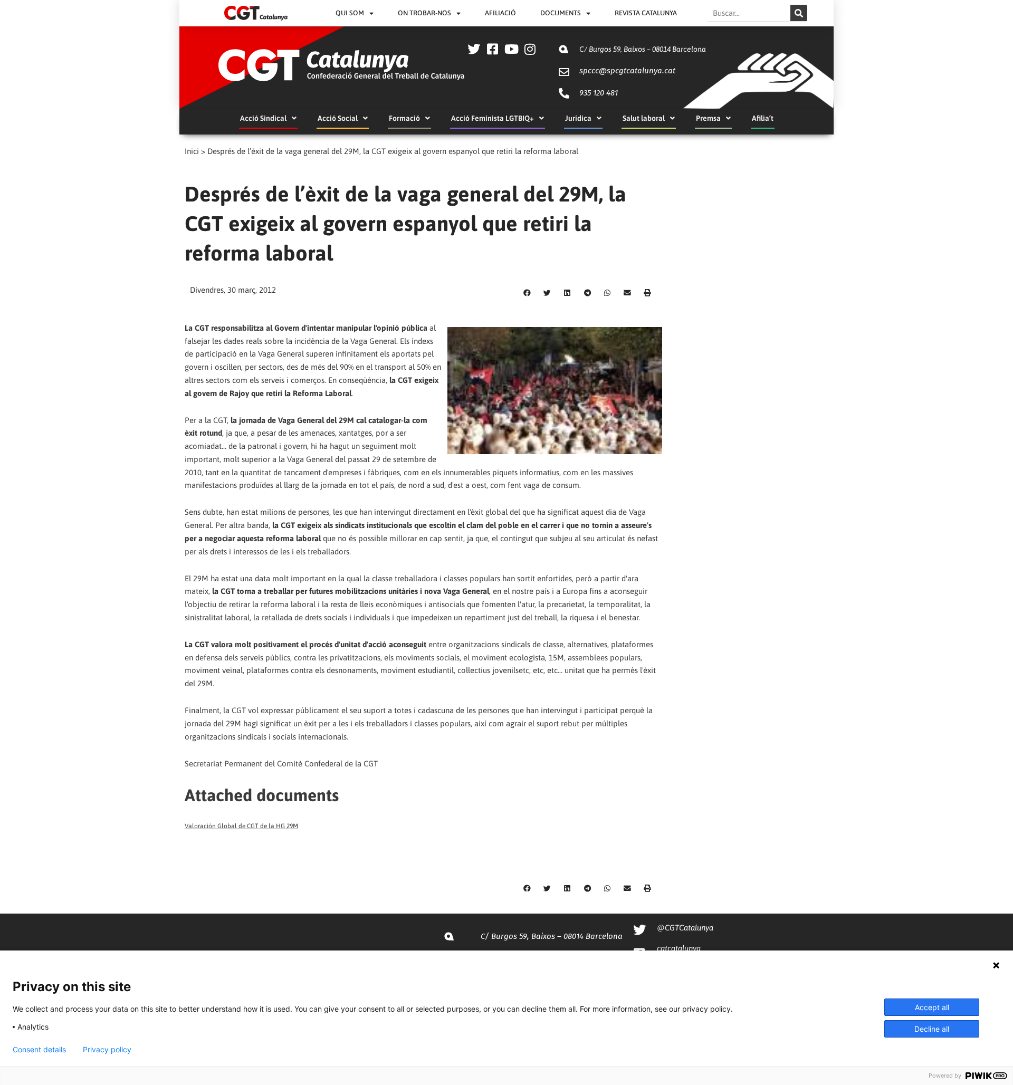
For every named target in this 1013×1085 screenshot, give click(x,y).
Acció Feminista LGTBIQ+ (492, 118)
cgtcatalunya (679, 948)
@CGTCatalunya (685, 927)
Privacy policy (107, 1049)
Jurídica (578, 118)
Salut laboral (644, 118)
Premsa (708, 118)
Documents (560, 13)
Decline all (931, 1028)
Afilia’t (762, 118)
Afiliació (500, 13)
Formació (404, 118)
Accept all (932, 1007)
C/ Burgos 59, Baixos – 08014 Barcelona (642, 49)
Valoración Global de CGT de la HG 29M (241, 826)
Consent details (39, 1049)
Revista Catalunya (646, 13)
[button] (527, 293)
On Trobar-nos (424, 13)
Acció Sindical (263, 118)
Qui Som (350, 13)
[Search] (798, 13)
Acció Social (338, 118)
